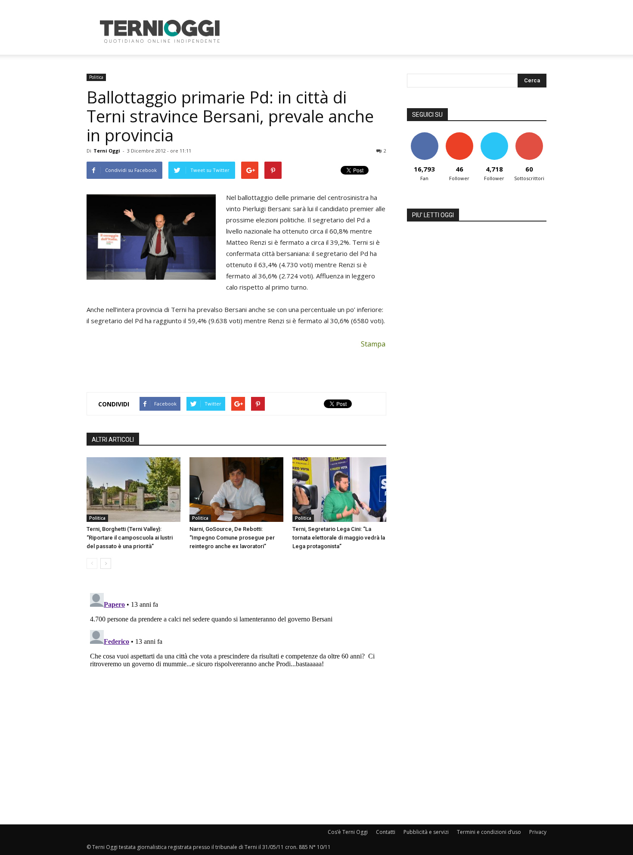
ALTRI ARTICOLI (113, 439)
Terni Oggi (106, 150)
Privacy (537, 832)
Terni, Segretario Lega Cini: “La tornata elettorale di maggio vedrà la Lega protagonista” (338, 537)
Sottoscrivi (529, 135)
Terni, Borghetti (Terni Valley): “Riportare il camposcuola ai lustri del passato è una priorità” (130, 537)
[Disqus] (236, 697)
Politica (96, 77)
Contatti (385, 832)
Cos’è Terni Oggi (348, 832)
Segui (459, 135)
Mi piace (424, 135)
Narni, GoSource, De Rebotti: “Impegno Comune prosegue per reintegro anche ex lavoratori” (232, 537)
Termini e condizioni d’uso (489, 832)
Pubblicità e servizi (426, 832)
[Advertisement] (389, 31)
